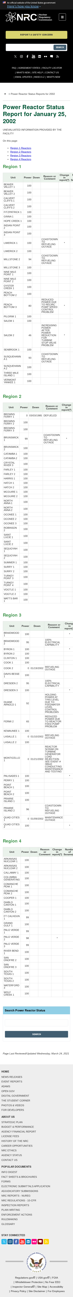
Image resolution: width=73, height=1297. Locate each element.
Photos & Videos (12, 1105)
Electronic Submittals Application (25, 1186)
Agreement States (29, 68)
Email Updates (23, 77)
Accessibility (56, 1286)
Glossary (8, 1224)
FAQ (14, 68)
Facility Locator (52, 68)
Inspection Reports (15, 1205)
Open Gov (8, 1091)
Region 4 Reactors (20, 159)
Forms (5, 1181)
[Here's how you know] (36, 5)
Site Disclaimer (37, 1291)
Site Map (42, 1286)
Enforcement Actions (16, 1214)
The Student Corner (15, 1100)
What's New (23, 72)
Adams (5, 1086)
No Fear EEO (52, 1282)
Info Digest (9, 1172)
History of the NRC (14, 1141)
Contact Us (52, 72)
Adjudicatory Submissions (19, 1191)
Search (60, 47)
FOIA (55, 1277)
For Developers (12, 1110)
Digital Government (15, 1095)
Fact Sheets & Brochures (19, 1176)
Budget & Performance (17, 1126)
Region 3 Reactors (20, 155)
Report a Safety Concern (36, 34)
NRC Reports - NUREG (15, 1195)
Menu (63, 17)
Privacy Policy (18, 1291)
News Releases (11, 1077)
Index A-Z (39, 77)
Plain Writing (10, 1209)
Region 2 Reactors (20, 151)
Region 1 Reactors (20, 148)
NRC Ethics (8, 1150)
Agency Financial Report (18, 1131)
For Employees (56, 1291)
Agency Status (11, 1155)
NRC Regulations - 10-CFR (18, 1200)
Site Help (37, 72)
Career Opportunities (16, 1145)
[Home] (32, 17)
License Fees (10, 1136)
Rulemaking (9, 1219)
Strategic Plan (12, 1122)
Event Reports (11, 1081)
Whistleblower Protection (29, 1282)
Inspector (22, 1286)
